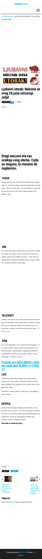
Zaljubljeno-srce (21, 4)
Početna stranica (7, 16)
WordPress (23, 552)
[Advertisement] (21, 44)
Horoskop (14, 471)
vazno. (8, 331)
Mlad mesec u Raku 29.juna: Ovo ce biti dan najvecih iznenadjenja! (6, 488)
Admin (19, 102)
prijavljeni (12, 502)
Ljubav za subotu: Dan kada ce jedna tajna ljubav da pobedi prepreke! (35, 489)
